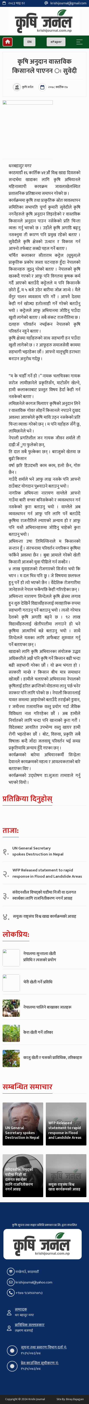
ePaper (56, 42)
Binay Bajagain (75, 1399)
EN (29, 42)
